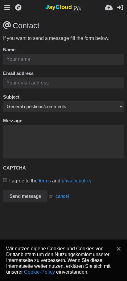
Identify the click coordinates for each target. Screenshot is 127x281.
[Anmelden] (120, 7)
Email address (18, 73)
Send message (25, 196)
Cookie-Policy (39, 272)
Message (12, 120)
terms (45, 180)
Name (9, 49)
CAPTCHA (14, 168)
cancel (62, 196)
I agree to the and (50, 180)
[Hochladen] (109, 7)
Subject (11, 97)
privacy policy (77, 180)
